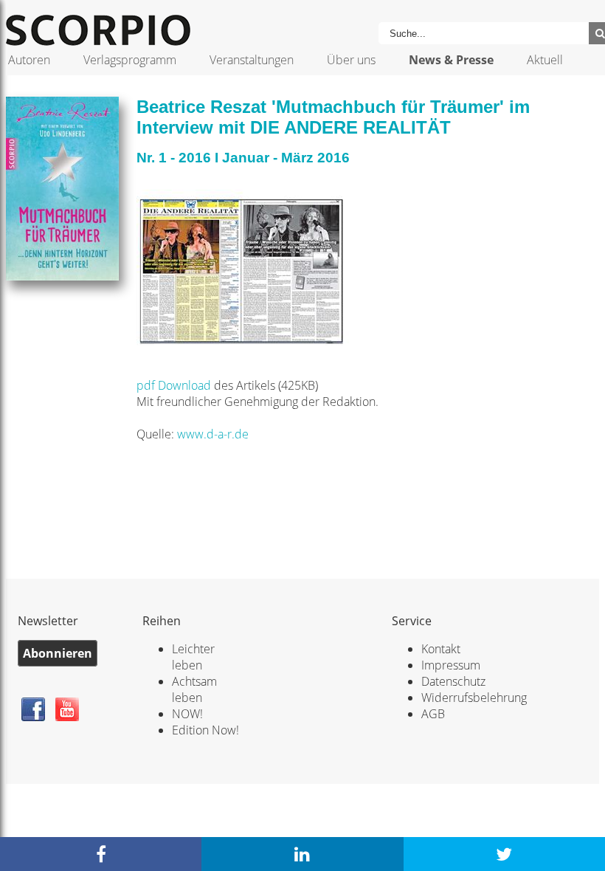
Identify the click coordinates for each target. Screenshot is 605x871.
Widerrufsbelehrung (474, 697)
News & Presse (451, 60)
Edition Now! (205, 730)
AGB (433, 714)
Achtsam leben (194, 689)
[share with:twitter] (504, 854)
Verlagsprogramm (129, 60)
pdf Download (175, 385)
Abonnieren (57, 653)
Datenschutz (453, 681)
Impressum (450, 665)
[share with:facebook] (100, 854)
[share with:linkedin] (302, 854)
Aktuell (545, 60)
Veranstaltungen (252, 60)
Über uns (351, 60)
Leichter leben (193, 657)
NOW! (187, 714)
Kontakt (440, 649)
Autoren (29, 60)
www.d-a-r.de (213, 434)
